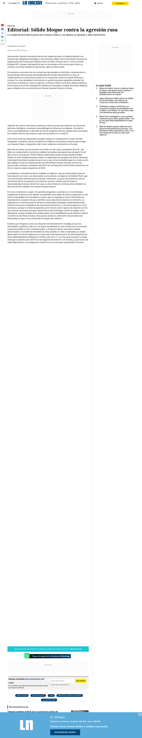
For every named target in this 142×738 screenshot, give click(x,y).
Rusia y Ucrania (22, 695)
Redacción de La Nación (18, 46)
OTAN (51, 695)
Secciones (13, 3)
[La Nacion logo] (32, 3)
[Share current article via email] (2, 25)
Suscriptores (62, 3)
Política (77, 3)
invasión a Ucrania (38, 695)
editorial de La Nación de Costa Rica (69, 695)
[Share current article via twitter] (2, 33)
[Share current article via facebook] (2, 29)
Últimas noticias (51, 3)
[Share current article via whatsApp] (2, 40)
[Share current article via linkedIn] (2, 36)
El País (71, 3)
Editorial (11, 26)
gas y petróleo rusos (49, 700)
